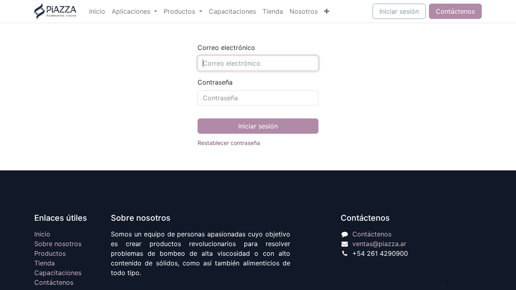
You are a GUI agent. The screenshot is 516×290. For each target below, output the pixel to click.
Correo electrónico (226, 48)
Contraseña (215, 82)
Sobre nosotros (57, 244)
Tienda (44, 263)
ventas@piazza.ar (379, 244)
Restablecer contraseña (229, 142)
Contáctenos (455, 11)
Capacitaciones (57, 273)
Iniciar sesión (399, 11)
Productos (50, 253)
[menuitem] (97, 11)
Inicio (42, 234)
